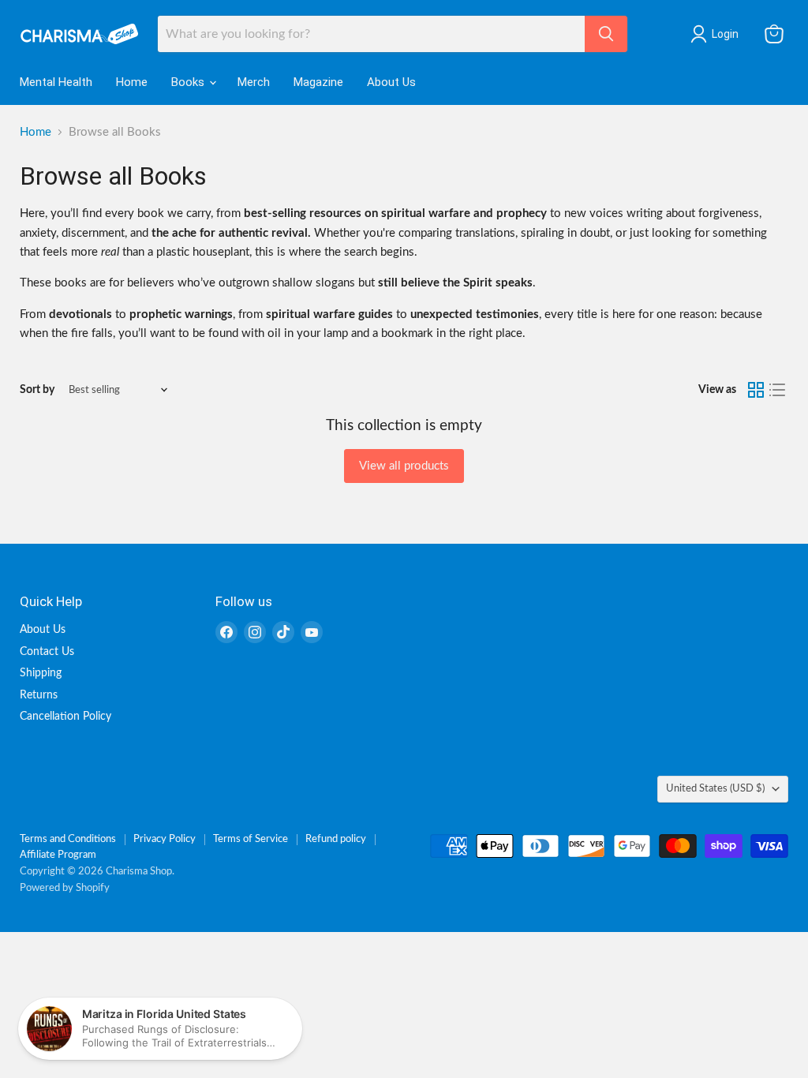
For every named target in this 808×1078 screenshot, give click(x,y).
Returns (39, 695)
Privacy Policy (164, 839)
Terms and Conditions (68, 839)
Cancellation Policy (65, 716)
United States (715, 788)
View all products (404, 466)
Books (189, 82)
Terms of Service (250, 839)
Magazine (318, 82)
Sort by (37, 389)
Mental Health (56, 82)
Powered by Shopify (65, 888)
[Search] (606, 34)
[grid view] (756, 390)
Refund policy (335, 839)
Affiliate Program (58, 855)
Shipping (41, 673)
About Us (391, 82)
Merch (254, 82)
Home (132, 82)
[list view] (778, 390)
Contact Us (47, 651)
